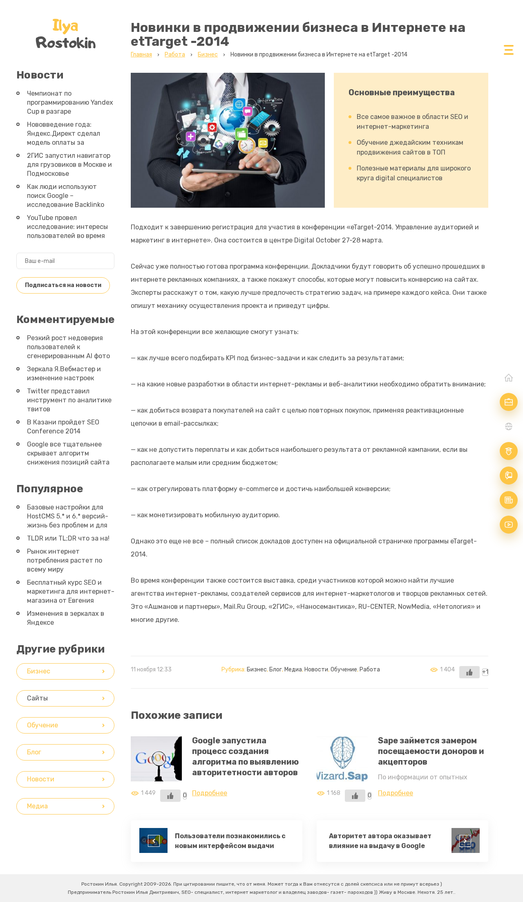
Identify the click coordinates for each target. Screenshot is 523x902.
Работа (370, 669)
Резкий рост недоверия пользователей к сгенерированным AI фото (68, 347)
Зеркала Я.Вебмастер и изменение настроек (64, 373)
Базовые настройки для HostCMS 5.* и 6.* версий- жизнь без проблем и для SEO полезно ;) (67, 520)
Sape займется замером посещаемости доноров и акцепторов (431, 751)
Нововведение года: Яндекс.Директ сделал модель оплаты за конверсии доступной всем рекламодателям (63, 142)
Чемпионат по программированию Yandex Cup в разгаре (70, 102)
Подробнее (209, 793)
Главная (509, 377)
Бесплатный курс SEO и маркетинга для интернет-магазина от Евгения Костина (70, 596)
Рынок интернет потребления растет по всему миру (64, 560)
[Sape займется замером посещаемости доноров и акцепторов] (342, 775)
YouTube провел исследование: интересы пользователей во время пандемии (67, 231)
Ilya (66, 33)
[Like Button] (469, 672)
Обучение (344, 669)
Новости (316, 669)
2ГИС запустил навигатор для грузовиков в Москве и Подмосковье (69, 164)
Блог (275, 669)
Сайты (37, 698)
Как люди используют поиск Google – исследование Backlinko (65, 196)
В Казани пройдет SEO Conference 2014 (63, 426)
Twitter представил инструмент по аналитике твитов (69, 400)
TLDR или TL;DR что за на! (68, 538)
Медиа (293, 669)
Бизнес (257, 669)
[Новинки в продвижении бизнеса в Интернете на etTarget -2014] (228, 201)
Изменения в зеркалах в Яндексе (65, 618)
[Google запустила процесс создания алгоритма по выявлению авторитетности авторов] (156, 775)
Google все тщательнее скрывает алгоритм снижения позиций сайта (68, 453)
